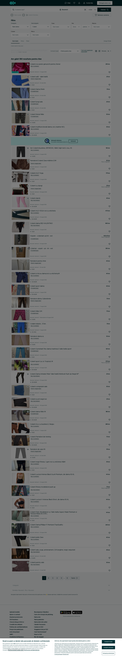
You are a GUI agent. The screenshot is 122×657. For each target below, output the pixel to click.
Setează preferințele (108, 653)
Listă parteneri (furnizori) (61, 654)
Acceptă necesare (108, 647)
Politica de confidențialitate (31, 650)
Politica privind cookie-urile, (16, 650)
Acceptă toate (108, 641)
